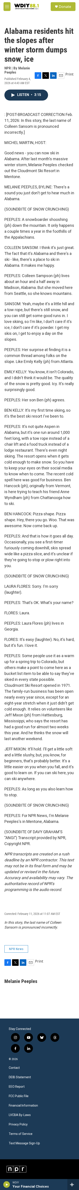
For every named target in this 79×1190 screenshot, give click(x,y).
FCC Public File (19, 1096)
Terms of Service (20, 1134)
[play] (6, 1184)
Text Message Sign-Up (24, 1143)
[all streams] (73, 1184)
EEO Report (17, 1086)
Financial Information (23, 1105)
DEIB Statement (20, 1077)
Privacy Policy (18, 1124)
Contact (14, 1067)
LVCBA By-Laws (20, 1115)
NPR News (16, 949)
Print (69, 74)
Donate (65, 7)
